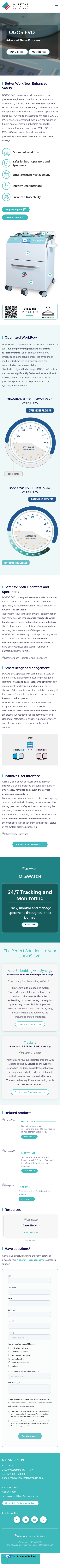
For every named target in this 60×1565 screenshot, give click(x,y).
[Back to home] (15, 6)
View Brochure (13, 217)
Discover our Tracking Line (28, 1092)
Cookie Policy (9, 1491)
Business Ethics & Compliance (22, 1495)
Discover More (30, 925)
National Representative (31, 1259)
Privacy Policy (9, 1487)
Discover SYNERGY (28, 1024)
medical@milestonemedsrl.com (27, 1477)
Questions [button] (37, 51)
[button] (56, 6)
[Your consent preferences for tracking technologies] (5, 1560)
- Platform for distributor (22, 1503)
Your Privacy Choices (23, 1556)
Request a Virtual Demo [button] (28, 844)
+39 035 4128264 (16, 1473)
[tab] (27, 1240)
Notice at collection (15, 1561)
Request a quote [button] (14, 209)
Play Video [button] (15, 51)
